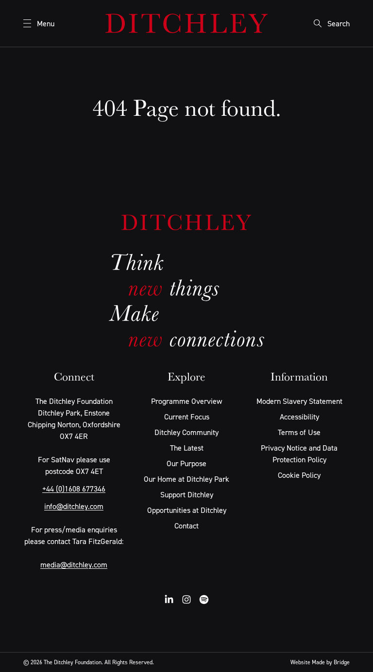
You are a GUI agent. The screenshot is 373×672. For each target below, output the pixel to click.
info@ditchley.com (73, 506)
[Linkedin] (169, 599)
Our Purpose (186, 463)
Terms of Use (299, 432)
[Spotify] (204, 599)
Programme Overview (186, 401)
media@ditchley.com (73, 564)
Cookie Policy (299, 475)
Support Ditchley (186, 494)
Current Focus (186, 416)
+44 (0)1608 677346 (73, 488)
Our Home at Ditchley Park (186, 479)
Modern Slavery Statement (299, 401)
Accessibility (299, 416)
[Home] (186, 23)
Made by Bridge (331, 662)
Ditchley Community (186, 432)
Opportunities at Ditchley (186, 510)
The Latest (186, 448)
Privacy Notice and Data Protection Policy (299, 453)
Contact (186, 525)
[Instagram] (186, 599)
